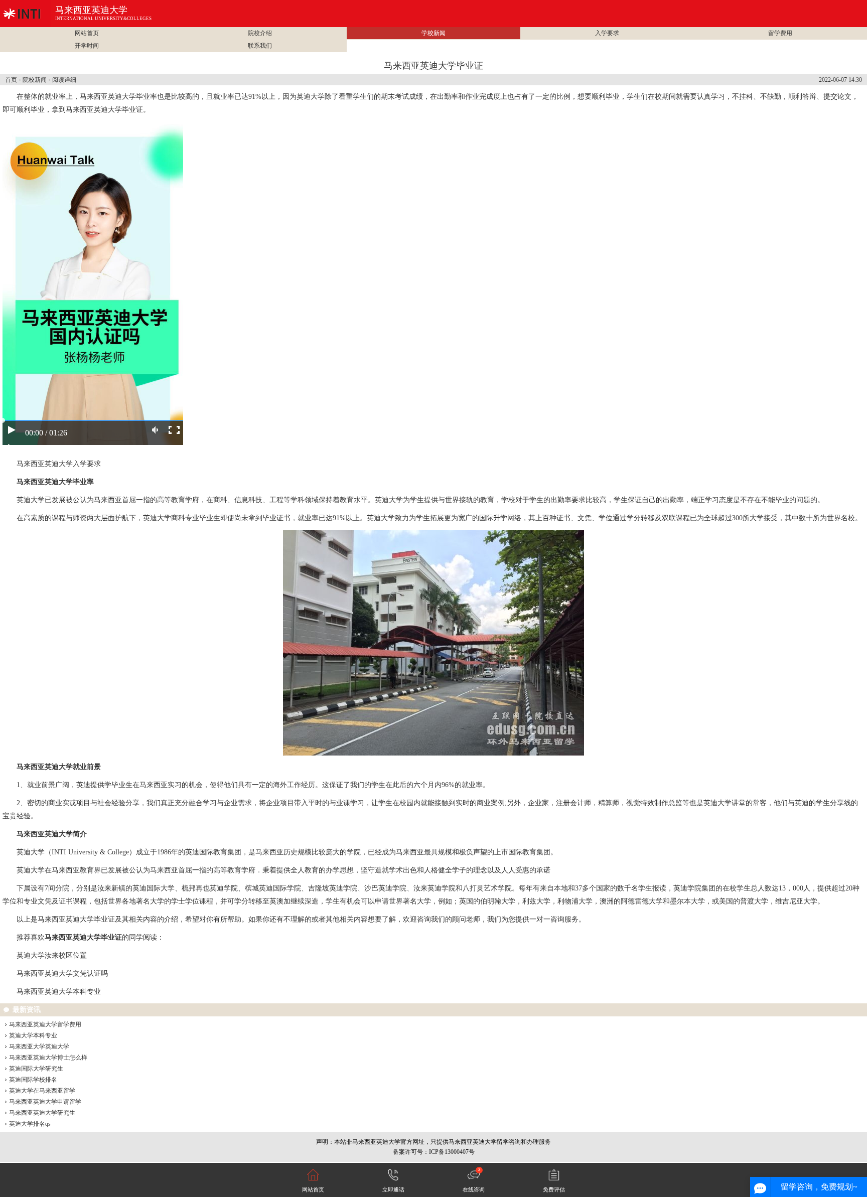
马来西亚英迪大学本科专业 (59, 991)
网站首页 (87, 33)
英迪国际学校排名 (33, 1079)
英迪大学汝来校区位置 (52, 955)
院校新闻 (35, 79)
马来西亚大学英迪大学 (39, 1046)
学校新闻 (433, 33)
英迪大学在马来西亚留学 (42, 1090)
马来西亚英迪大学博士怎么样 (48, 1057)
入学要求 (607, 33)
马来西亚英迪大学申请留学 (45, 1101)
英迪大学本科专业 (33, 1035)
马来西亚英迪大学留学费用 (45, 1024)
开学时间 (87, 45)
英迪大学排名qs (30, 1123)
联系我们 (260, 45)
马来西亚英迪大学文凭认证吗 (62, 973)
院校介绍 (260, 33)
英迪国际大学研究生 (36, 1068)
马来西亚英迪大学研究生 (42, 1112)
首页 (11, 79)
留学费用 (780, 33)
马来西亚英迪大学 (91, 10)
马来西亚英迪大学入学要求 (59, 464)
